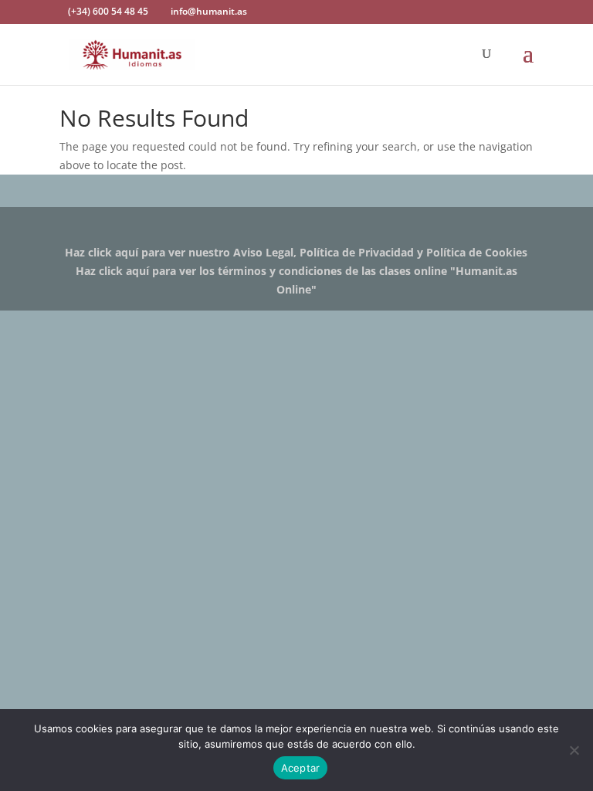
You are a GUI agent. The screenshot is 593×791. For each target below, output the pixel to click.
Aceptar (300, 768)
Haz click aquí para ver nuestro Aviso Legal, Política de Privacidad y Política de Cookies (296, 252)
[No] (573, 750)
